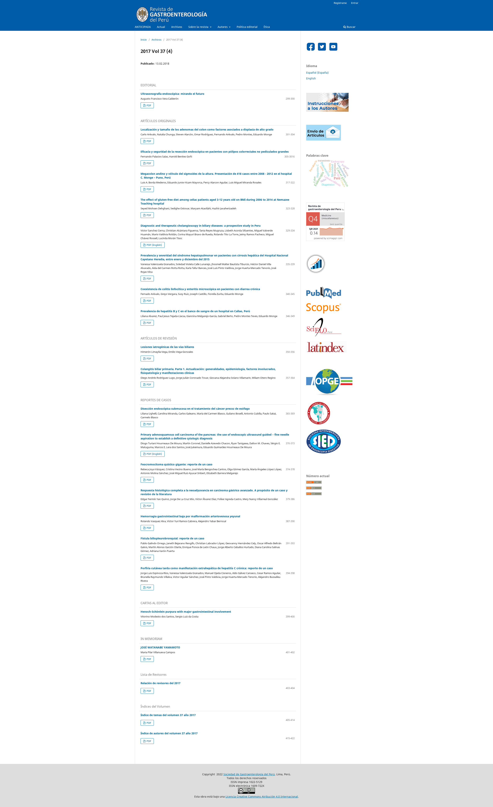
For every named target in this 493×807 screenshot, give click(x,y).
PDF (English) (154, 245)
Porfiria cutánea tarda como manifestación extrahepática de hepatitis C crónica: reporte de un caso (207, 568)
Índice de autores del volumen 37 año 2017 (169, 733)
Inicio (144, 39)
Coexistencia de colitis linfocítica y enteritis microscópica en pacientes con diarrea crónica (200, 289)
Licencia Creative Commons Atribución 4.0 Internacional (262, 796)
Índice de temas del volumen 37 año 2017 (168, 715)
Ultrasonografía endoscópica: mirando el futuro (172, 94)
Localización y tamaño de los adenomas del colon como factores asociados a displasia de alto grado (207, 129)
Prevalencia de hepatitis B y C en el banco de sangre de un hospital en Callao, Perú (195, 311)
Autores (223, 27)
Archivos (176, 27)
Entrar (354, 3)
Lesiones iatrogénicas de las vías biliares (167, 347)
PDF (148, 105)
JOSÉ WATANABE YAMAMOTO (160, 647)
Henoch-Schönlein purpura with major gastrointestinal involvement (186, 611)
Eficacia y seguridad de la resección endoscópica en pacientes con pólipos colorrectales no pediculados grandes (215, 151)
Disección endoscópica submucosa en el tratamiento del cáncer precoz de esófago (195, 408)
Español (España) (317, 72)
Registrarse (340, 3)
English (311, 78)
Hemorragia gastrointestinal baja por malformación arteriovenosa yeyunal (190, 516)
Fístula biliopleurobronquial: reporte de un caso (172, 538)
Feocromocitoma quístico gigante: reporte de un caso (176, 464)
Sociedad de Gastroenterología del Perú (249, 774)
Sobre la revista (198, 27)
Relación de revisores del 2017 (160, 683)
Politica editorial (247, 27)
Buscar (350, 27)
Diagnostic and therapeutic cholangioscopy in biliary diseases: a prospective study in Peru (201, 225)
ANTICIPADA (143, 27)
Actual (161, 27)
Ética (267, 27)
